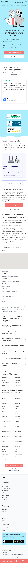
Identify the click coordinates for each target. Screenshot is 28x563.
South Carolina (19, 444)
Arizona (4, 398)
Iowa (3, 413)
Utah (16, 449)
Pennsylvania (18, 441)
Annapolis (4, 377)
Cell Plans (4, 493)
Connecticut (5, 403)
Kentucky (4, 416)
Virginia (16, 451)
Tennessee (17, 446)
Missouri (4, 426)
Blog (3, 520)
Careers (4, 511)
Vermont (4, 451)
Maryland (17, 418)
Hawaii (3, 408)
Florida (3, 406)
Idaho (16, 408)
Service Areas (5, 502)
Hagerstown (18, 382)
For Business (5, 490)
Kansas (17, 413)
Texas (3, 449)
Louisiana (17, 416)
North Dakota (18, 436)
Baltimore (17, 377)
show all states (5, 459)
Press (3, 513)
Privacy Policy (5, 552)
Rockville (4, 385)
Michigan (17, 421)
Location (17, 5)
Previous (10, 183)
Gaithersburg (5, 382)
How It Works (5, 499)
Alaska (16, 396)
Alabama (4, 396)
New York (17, 434)
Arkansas (17, 398)
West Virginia (18, 454)
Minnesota (4, 423)
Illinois (3, 411)
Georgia (17, 406)
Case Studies (5, 495)
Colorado (17, 401)
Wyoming (17, 456)
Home (3, 5)
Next (18, 183)
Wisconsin (4, 456)
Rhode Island (5, 444)
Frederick (17, 380)
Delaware (17, 403)
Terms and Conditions (7, 550)
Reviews (4, 516)
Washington (18, 385)
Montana (17, 426)
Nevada (17, 429)
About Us (4, 509)
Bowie (3, 380)
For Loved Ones (6, 488)
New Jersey (18, 431)
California (4, 401)
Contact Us (5, 518)
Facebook (4, 527)
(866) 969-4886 (20, 2)
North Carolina (6, 436)
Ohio (3, 439)
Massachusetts (6, 421)
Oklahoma (17, 439)
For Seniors (5, 486)
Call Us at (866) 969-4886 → (14, 52)
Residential (10, 5)
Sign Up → (14, 56)
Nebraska (4, 429)
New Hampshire (6, 431)
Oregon (4, 441)
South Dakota (5, 446)
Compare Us (5, 497)
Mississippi (17, 423)
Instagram (4, 530)
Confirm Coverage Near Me (14, 205)
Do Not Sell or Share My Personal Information (13, 554)
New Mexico (5, 434)
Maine (3, 418)
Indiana (16, 411)
